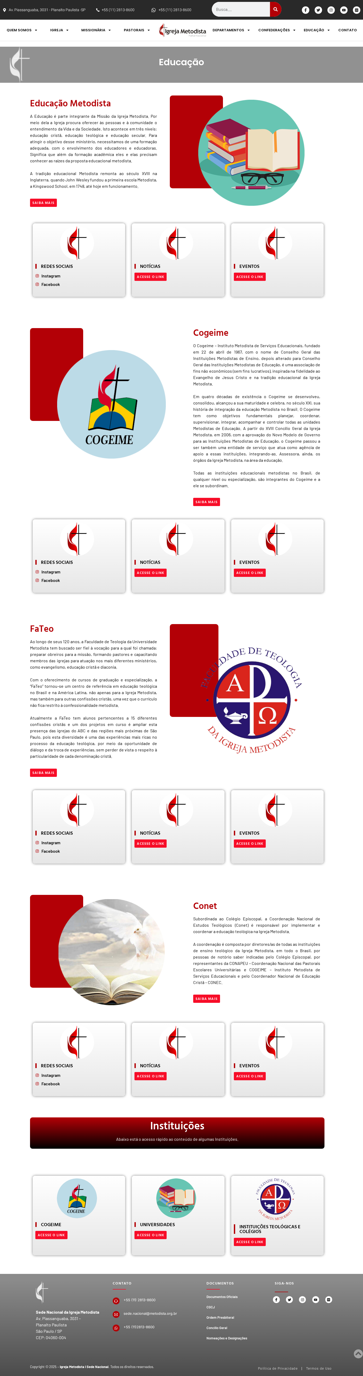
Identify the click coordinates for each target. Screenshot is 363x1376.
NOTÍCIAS (150, 266)
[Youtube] (344, 10)
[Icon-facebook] (305, 10)
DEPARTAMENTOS (228, 30)
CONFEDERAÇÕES (274, 30)
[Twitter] (318, 10)
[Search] (275, 9)
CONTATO (347, 30)
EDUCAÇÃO (314, 30)
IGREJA (56, 30)
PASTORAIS (134, 30)
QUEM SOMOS (19, 30)
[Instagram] (331, 10)
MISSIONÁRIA (93, 30)
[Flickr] (356, 10)
